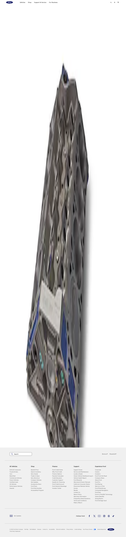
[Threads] (109, 516)
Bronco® (105, 454)
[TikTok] (113, 516)
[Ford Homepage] (110, 529)
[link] (26, 529)
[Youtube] (99, 516)
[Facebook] (90, 516)
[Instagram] (104, 516)
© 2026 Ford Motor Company (16, 529)
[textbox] (20, 454)
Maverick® (113, 454)
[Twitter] (94, 516)
